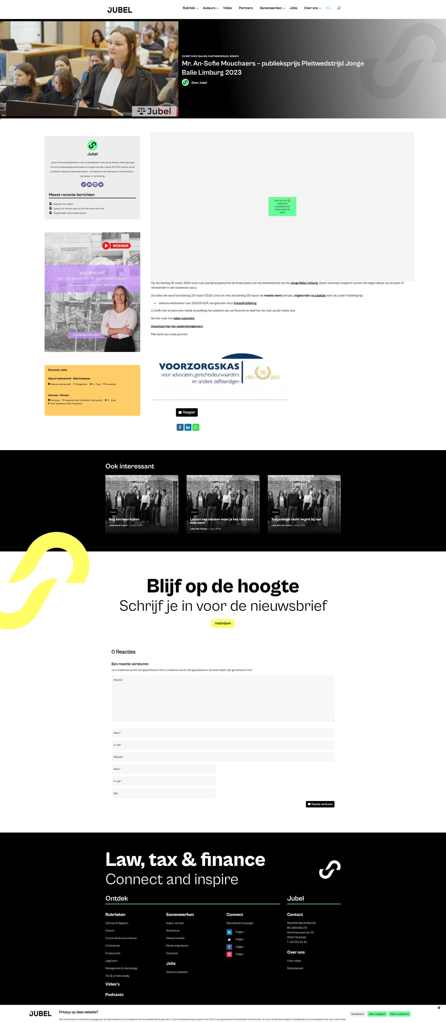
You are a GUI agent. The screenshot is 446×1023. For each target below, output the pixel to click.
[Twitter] (100, 184)
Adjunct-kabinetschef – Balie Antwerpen (69, 378)
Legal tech (111, 960)
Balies (203, 56)
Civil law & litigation (116, 923)
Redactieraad (295, 968)
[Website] (83, 184)
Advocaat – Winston (58, 395)
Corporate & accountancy (121, 938)
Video (227, 8)
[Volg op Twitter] (229, 939)
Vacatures (172, 953)
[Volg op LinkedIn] (229, 932)
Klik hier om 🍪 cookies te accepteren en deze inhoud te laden (282, 206)
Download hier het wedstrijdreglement (177, 326)
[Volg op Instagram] (229, 954)
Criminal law (112, 945)
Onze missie (294, 960)
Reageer (189, 412)
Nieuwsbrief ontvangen (239, 923)
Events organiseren (177, 945)
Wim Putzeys (201, 529)
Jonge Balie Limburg (304, 283)
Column (113, 512)
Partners (246, 8)
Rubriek (189, 8)
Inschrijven (223, 623)
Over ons (311, 8)
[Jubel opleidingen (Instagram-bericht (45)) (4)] (92, 351)
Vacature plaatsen (176, 971)
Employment (112, 953)
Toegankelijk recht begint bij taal (69, 213)
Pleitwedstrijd (218, 56)
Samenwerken (271, 8)
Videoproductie (175, 938)
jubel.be (320, 295)
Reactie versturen (322, 804)
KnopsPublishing (245, 303)
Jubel (203, 83)
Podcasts (114, 994)
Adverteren (172, 930)
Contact (295, 914)
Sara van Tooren (284, 525)
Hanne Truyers (121, 525)
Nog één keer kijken (63, 204)
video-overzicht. (184, 318)
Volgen (240, 932)
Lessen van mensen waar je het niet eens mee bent (78, 208)
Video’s (112, 984)
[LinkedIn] (95, 184)
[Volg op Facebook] (229, 947)
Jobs (293, 8)
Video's (234, 56)
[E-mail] (89, 184)
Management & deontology (121, 968)
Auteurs (209, 8)
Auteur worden (175, 923)
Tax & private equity (117, 975)
